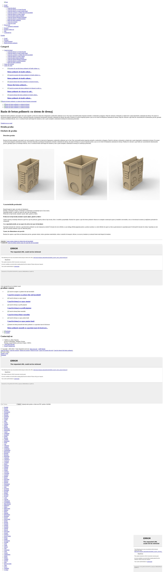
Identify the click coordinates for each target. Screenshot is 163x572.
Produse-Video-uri (9, 29)
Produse (6, 6)
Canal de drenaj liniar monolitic (15, 15)
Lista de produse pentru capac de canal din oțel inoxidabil (23, 242)
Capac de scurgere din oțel (46, 350)
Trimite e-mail (4, 353)
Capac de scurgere (12, 22)
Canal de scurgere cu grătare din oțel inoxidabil (20, 12)
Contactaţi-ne (7, 32)
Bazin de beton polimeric (14, 20)
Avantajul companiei (13, 26)
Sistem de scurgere (25, 350)
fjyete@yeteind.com (9, 346)
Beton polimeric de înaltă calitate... (19, 72)
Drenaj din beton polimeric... (17, 85)
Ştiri (5, 31)
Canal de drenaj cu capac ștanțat (16, 14)
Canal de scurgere (14, 350)
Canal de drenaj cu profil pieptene (16, 19)
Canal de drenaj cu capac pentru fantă (17, 11)
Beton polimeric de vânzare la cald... (20, 91)
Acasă (5, 5)
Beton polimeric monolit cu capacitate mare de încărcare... (27, 328)
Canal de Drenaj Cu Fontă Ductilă (16, 9)
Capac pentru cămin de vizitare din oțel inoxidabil (19, 241)
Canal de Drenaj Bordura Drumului (16, 17)
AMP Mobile (41, 349)
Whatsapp (3, 355)
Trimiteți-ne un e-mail (6, 123)
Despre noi (7, 25)
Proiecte (6, 28)
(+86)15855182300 (9, 344)
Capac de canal (11, 23)
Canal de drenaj (11, 8)
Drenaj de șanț (34, 350)
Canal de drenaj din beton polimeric (63, 350)
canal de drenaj (5, 350)
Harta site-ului (33, 349)
